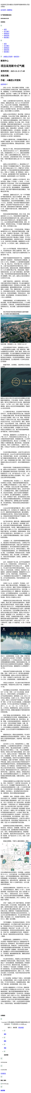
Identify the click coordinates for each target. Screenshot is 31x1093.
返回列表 (3, 84)
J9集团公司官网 (7, 56)
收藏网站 (9, 10)
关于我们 (6, 31)
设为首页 (3, 10)
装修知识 (6, 33)
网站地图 (21, 1027)
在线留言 (3, 1073)
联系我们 (6, 37)
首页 (5, 29)
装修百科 (6, 35)
